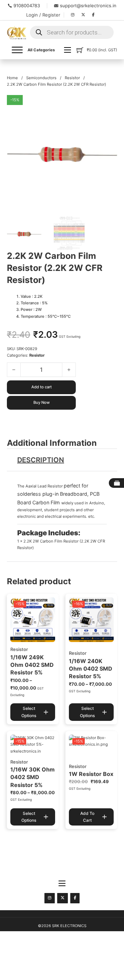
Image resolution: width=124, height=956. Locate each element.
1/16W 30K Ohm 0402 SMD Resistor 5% (32, 777)
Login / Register (43, 15)
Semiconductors (41, 77)
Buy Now (41, 402)
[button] (108, 104)
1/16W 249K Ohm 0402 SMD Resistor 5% (32, 665)
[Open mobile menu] (67, 50)
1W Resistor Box (91, 773)
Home (12, 77)
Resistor (72, 77)
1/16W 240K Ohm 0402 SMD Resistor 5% (90, 669)
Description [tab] (40, 460)
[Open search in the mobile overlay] (72, 32)
